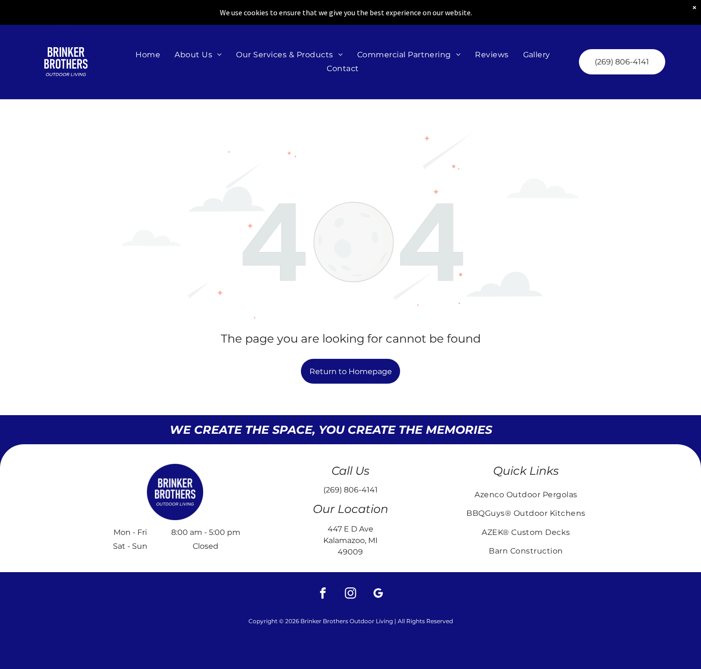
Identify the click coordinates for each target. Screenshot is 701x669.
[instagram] (350, 594)
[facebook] (322, 594)
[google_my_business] (378, 594)
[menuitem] (147, 55)
